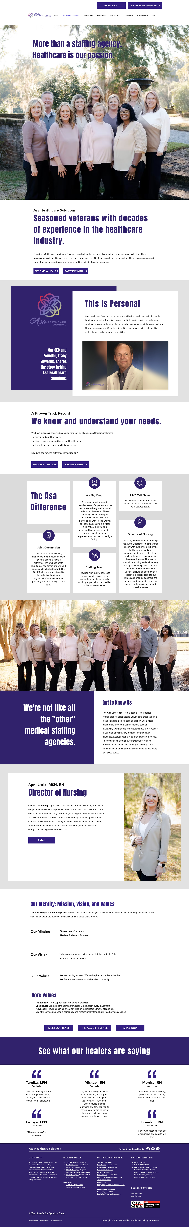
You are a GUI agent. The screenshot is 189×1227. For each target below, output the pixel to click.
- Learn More (112, 1175)
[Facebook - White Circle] (153, 1148)
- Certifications (116, 1177)
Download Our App (105, 1170)
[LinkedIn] (158, 1148)
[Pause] (86, 386)
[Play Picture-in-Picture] (159, 386)
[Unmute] (91, 386)
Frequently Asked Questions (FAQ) (111, 1185)
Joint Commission (71, 1006)
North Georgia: (72, 1165)
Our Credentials (103, 1177)
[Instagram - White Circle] (148, 1148)
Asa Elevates (111, 1012)
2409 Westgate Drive (74, 1185)
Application (101, 1167)
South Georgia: (72, 1175)
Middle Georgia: (72, 1170)
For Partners (102, 1175)
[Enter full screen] (164, 386)
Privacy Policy (33, 1220)
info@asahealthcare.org (111, 1194)
